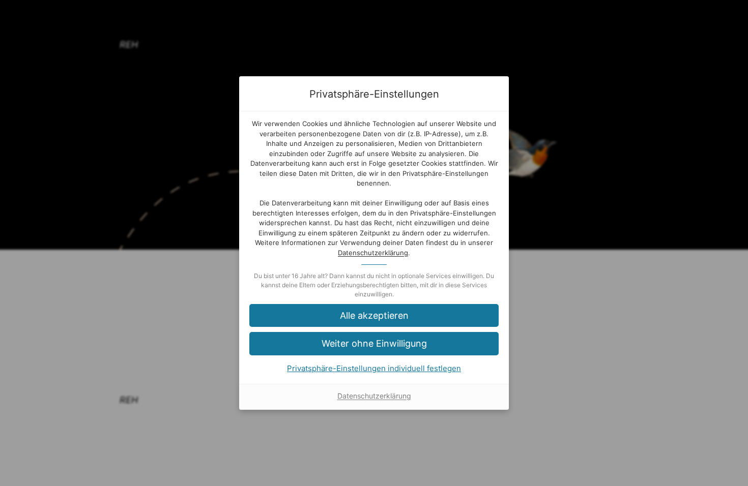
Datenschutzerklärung (373, 253)
